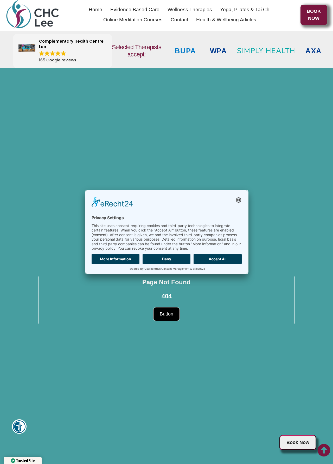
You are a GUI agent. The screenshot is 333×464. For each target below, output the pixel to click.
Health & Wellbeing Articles (226, 19)
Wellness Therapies (190, 9)
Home (95, 9)
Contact (179, 19)
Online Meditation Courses (133, 19)
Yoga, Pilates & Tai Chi (245, 9)
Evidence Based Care (134, 9)
